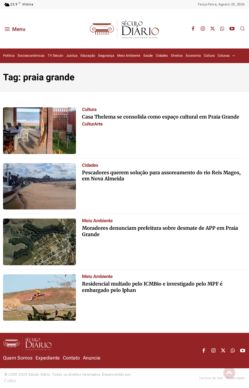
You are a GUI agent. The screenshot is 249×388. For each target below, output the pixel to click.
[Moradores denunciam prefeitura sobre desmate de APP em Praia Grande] (39, 242)
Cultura (89, 109)
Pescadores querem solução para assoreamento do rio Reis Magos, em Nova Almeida (161, 175)
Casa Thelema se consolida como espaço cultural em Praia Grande (160, 117)
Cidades (90, 165)
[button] (242, 28)
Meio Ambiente (97, 221)
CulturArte (92, 124)
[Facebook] (193, 29)
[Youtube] (232, 29)
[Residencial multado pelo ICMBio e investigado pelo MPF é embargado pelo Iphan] (39, 297)
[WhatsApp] (222, 29)
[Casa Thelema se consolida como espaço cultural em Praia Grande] (39, 130)
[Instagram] (203, 29)
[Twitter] (212, 29)
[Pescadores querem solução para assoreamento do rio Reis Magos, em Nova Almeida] (39, 186)
